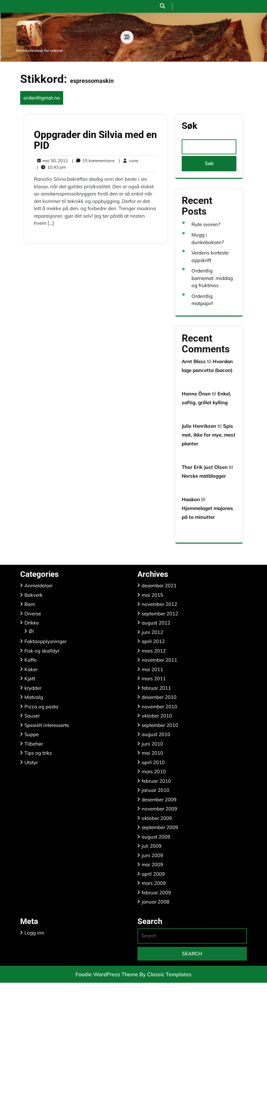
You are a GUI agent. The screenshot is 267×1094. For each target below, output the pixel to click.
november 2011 (159, 660)
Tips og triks (38, 753)
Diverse (32, 613)
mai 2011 (152, 669)
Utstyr (31, 762)
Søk (189, 126)
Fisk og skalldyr (41, 651)
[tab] (127, 37)
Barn (29, 604)
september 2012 (160, 613)
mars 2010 (154, 771)
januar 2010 (155, 790)
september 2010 (160, 725)
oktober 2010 (157, 716)
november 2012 (159, 604)
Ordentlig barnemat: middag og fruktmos (212, 278)
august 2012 (156, 623)
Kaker (30, 669)
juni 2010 (152, 744)
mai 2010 (152, 753)
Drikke (31, 623)
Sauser (32, 716)
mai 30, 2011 (54, 161)
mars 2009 (154, 883)
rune (128, 160)
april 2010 (153, 762)
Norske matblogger (204, 476)
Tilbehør (33, 744)
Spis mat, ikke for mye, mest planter (208, 435)
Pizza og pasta (41, 706)
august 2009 (156, 837)
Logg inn (34, 933)
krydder (32, 688)
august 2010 (156, 734)
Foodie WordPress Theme (107, 974)
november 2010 (159, 706)
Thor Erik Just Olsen (205, 467)
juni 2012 (152, 632)
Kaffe (30, 660)
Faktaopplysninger (45, 641)
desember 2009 (159, 799)
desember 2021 (159, 585)
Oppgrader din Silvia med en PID (95, 140)
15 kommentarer (93, 161)
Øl (31, 631)
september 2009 (160, 827)
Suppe (31, 734)
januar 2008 (155, 902)
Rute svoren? (205, 224)
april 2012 (153, 641)
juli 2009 (152, 846)
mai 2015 (152, 595)
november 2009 (159, 809)
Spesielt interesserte (46, 725)
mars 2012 (154, 651)
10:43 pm (51, 167)
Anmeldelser (38, 585)
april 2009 (153, 874)
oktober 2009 (157, 818)
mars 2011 (154, 678)
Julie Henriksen (199, 426)
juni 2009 (152, 855)
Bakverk (33, 595)
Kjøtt (29, 678)
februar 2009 (156, 892)
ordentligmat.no (41, 98)
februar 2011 (156, 688)
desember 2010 (159, 697)
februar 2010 (156, 781)
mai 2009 (152, 864)
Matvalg (33, 697)
